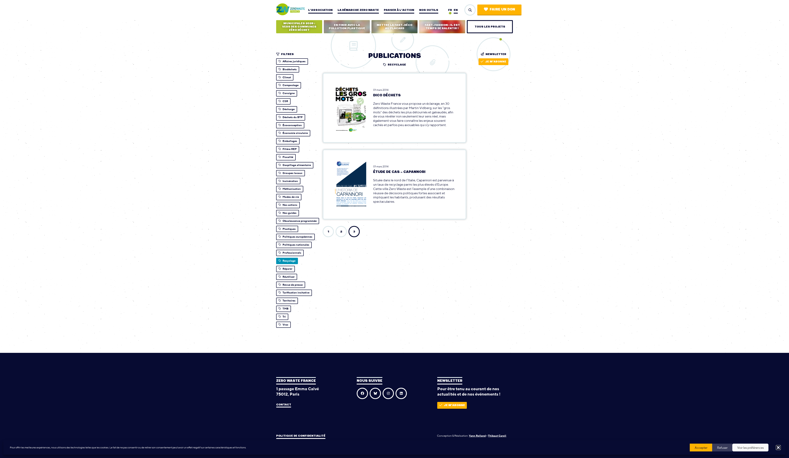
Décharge (289, 109)
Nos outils (428, 10)
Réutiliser (289, 276)
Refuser (722, 447)
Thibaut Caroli (497, 435)
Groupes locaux (292, 173)
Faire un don (502, 9)
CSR (285, 101)
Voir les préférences (750, 447)
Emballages (290, 141)
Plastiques (289, 228)
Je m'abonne (495, 61)
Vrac (285, 324)
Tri (284, 316)
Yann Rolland (477, 435)
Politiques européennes (297, 236)
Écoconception (292, 125)
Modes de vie (291, 196)
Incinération (290, 181)
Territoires (289, 300)
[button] (778, 447)
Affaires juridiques (294, 61)
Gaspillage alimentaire (297, 165)
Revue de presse (293, 284)
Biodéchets (290, 69)
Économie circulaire (295, 133)
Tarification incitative (296, 292)
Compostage (291, 85)
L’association (320, 10)
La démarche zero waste (358, 10)
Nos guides (289, 212)
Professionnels (292, 252)
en (456, 10)
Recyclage (289, 260)
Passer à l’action (399, 10)
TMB (285, 308)
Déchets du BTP (293, 117)
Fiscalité (288, 157)
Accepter (701, 447)
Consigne (289, 93)
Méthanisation (292, 188)
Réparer (287, 268)
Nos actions (290, 204)
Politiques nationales (296, 244)
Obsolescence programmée (300, 220)
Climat (287, 77)
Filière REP (290, 149)
